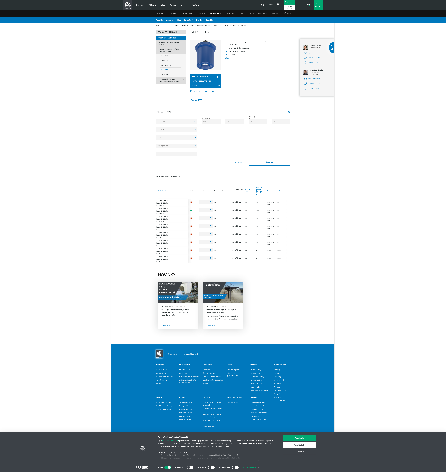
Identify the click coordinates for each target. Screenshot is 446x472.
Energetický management (188, 406)
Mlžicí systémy (184, 373)
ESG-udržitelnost (280, 401)
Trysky (184, 25)
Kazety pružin (255, 387)
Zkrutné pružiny (256, 383)
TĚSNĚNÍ (287, 13)
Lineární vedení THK (210, 426)
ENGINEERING (187, 13)
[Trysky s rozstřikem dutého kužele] (205, 55)
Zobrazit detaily (249, 467)
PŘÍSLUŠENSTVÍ (231, 58)
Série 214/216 (166, 65)
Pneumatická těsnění (257, 406)
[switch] (190, 467)
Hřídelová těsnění (256, 409)
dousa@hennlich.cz (312, 79)
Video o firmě (279, 380)
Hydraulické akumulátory (164, 402)
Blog (179, 20)
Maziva (158, 383)
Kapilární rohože (185, 420)
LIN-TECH (230, 13)
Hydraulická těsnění (257, 402)
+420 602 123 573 (312, 89)
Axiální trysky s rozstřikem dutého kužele (226, 25)
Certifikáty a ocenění (281, 390)
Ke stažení (188, 20)
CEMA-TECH (160, 13)
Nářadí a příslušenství (258, 420)
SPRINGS (275, 13)
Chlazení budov (184, 416)
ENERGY (173, 13)
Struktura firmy (279, 383)
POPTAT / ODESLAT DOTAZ (201, 81)
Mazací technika (161, 380)
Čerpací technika (209, 373)
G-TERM (201, 13)
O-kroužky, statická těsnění (260, 413)
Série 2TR (164, 70)
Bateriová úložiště (185, 413)
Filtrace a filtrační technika (212, 377)
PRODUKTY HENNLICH (167, 32)
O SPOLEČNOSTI (280, 365)
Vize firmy (277, 377)
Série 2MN (164, 74)
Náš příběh (278, 394)
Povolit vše (299, 438)
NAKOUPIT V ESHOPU (200, 76)
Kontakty (209, 20)
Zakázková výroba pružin (259, 390)
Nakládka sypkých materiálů (189, 377)
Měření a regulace (233, 370)
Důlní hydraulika (232, 402)
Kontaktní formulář (190, 354)
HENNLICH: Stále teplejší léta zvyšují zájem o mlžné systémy (221, 310)
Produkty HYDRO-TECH (167, 38)
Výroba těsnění (255, 416)
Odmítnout (299, 452)
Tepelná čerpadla (185, 402)
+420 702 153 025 (312, 63)
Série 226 (164, 60)
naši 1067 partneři (170, 441)
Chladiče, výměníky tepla (164, 406)
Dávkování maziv (162, 373)
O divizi (199, 20)
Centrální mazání (161, 370)
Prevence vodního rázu (164, 409)
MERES (241, 13)
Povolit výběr (299, 445)
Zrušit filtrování (238, 162)
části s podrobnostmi (235, 461)
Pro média (277, 397)
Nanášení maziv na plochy (165, 377)
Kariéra (276, 373)
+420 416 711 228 (312, 84)
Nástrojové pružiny (257, 377)
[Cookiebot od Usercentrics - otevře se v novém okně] (142, 467)
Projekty (277, 387)
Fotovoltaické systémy (187, 409)
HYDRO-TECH (215, 13)
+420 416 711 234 (312, 58)
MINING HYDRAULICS (258, 13)
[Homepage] (159, 354)
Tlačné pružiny (255, 370)
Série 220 (164, 56)
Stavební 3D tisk (185, 370)
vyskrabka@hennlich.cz (313, 53)
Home (157, 25)
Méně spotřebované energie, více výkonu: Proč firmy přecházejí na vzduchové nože (175, 312)
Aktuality (170, 20)
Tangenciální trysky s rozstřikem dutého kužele (169, 80)
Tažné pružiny (255, 373)
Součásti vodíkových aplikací (213, 380)
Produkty (159, 20)
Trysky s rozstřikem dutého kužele (199, 25)
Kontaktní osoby (173, 354)
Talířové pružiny (256, 380)
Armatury (206, 370)
